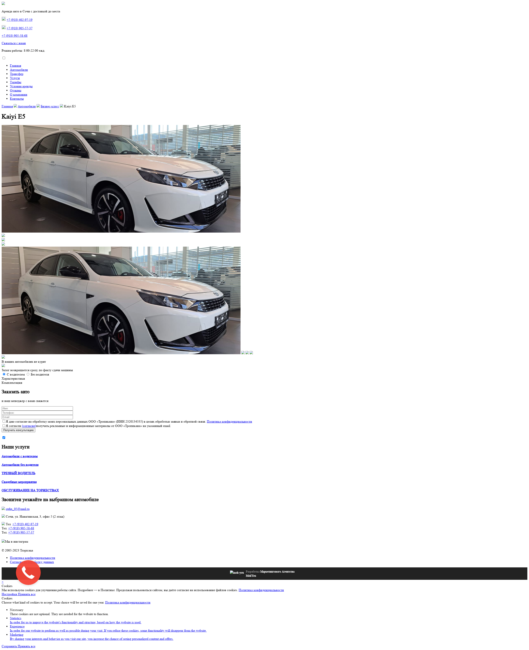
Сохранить (10, 646)
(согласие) (29, 426)
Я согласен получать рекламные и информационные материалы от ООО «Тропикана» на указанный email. (88, 426)
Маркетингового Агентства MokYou (270, 573)
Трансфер (16, 74)
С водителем (16, 374)
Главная (15, 66)
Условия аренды (21, 86)
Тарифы (15, 82)
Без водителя (40, 374)
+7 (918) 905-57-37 (19, 28)
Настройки (10, 594)
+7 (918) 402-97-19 (19, 20)
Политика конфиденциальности (229, 421)
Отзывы (15, 90)
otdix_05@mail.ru (18, 509)
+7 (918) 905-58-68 (14, 36)
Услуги (15, 78)
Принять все (27, 594)
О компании (18, 94)
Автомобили (19, 70)
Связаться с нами (14, 43)
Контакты (17, 99)
